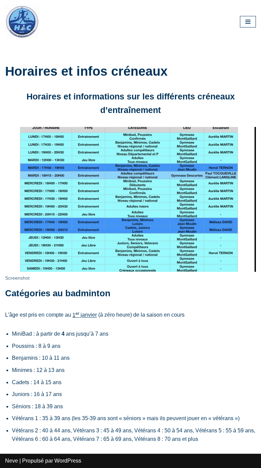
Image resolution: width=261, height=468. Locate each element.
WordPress (67, 461)
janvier (84, 315)
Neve (11, 461)
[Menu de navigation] (248, 21)
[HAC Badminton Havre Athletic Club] (22, 22)
